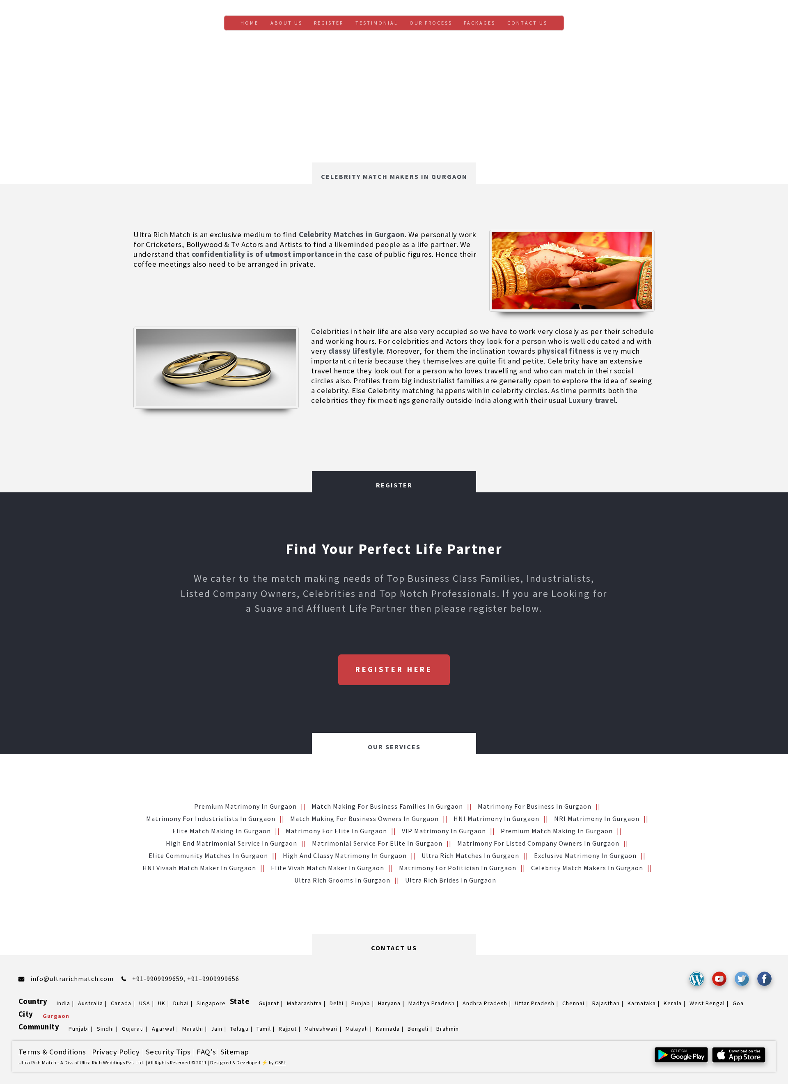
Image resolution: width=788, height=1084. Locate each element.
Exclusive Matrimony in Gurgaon (585, 855)
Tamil (264, 1028)
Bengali (418, 1028)
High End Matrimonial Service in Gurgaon (231, 843)
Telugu (239, 1028)
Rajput (288, 1028)
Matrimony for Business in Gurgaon (534, 806)
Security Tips (168, 1052)
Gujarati (133, 1028)
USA (144, 1003)
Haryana (389, 1003)
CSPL (280, 1062)
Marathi (192, 1028)
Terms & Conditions (52, 1052)
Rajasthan (606, 1003)
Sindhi (105, 1028)
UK (161, 1003)
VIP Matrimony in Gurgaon (444, 831)
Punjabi (79, 1028)
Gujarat (269, 1003)
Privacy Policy (116, 1052)
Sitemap (234, 1052)
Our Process (431, 23)
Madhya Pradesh (431, 1003)
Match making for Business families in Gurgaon (387, 806)
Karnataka (642, 1003)
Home (250, 23)
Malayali (357, 1028)
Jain (216, 1028)
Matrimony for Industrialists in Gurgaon (210, 818)
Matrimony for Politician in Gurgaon (457, 868)
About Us (286, 23)
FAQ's (206, 1052)
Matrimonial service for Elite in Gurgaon (377, 843)
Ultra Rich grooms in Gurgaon (342, 880)
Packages (479, 23)
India (63, 1003)
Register (329, 23)
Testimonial (376, 23)
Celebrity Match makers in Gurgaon (587, 868)
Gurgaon (56, 1016)
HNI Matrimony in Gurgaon (496, 818)
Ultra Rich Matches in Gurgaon (470, 855)
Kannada (388, 1028)
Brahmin (447, 1028)
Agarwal (163, 1028)
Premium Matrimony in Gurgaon (245, 806)
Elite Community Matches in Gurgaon (208, 855)
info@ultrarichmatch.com (72, 978)
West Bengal (707, 1003)
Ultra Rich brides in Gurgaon (450, 880)
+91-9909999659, (159, 978)
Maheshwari (321, 1028)
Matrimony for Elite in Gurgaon (336, 831)
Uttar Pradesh (534, 1003)
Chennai (573, 1003)
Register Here (394, 669)
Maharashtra (304, 1003)
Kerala (673, 1003)
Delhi (337, 1003)
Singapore (211, 1003)
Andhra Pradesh (485, 1003)
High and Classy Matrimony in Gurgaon (345, 855)
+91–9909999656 (213, 978)
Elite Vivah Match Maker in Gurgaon (327, 868)
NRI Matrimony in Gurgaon (596, 818)
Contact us (527, 23)
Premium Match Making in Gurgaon (557, 831)
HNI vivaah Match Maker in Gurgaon (199, 868)
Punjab (360, 1003)
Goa (738, 1003)
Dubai (181, 1003)
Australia (90, 1003)
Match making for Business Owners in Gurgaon (364, 818)
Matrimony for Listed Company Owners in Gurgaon (538, 843)
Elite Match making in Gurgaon (221, 831)
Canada (121, 1003)
